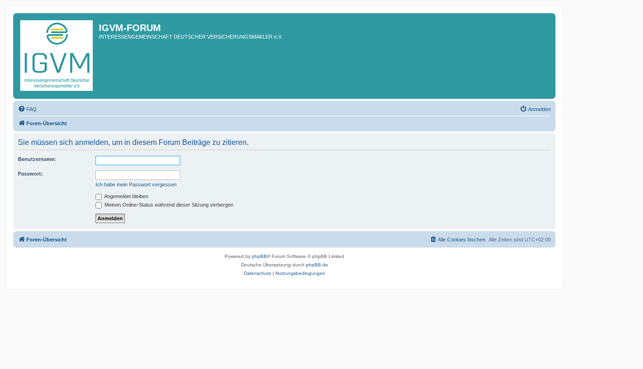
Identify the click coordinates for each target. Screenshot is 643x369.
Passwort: (30, 173)
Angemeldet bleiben (125, 196)
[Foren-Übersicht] (57, 56)
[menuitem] (27, 109)
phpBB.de (317, 264)
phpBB (259, 256)
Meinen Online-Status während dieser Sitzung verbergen (168, 205)
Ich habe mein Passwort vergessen (136, 184)
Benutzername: (37, 159)
